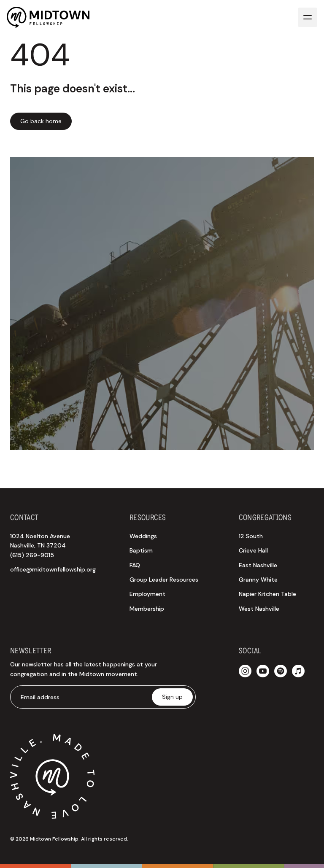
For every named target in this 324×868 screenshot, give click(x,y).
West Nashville (259, 608)
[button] (307, 17)
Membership (147, 608)
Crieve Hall (253, 550)
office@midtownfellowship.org (53, 569)
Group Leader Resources (164, 579)
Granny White (258, 579)
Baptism (141, 550)
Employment (147, 594)
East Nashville (258, 565)
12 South (251, 536)
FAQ (135, 565)
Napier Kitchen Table (267, 594)
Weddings (143, 536)
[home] (48, 17)
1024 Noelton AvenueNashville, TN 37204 (40, 545)
